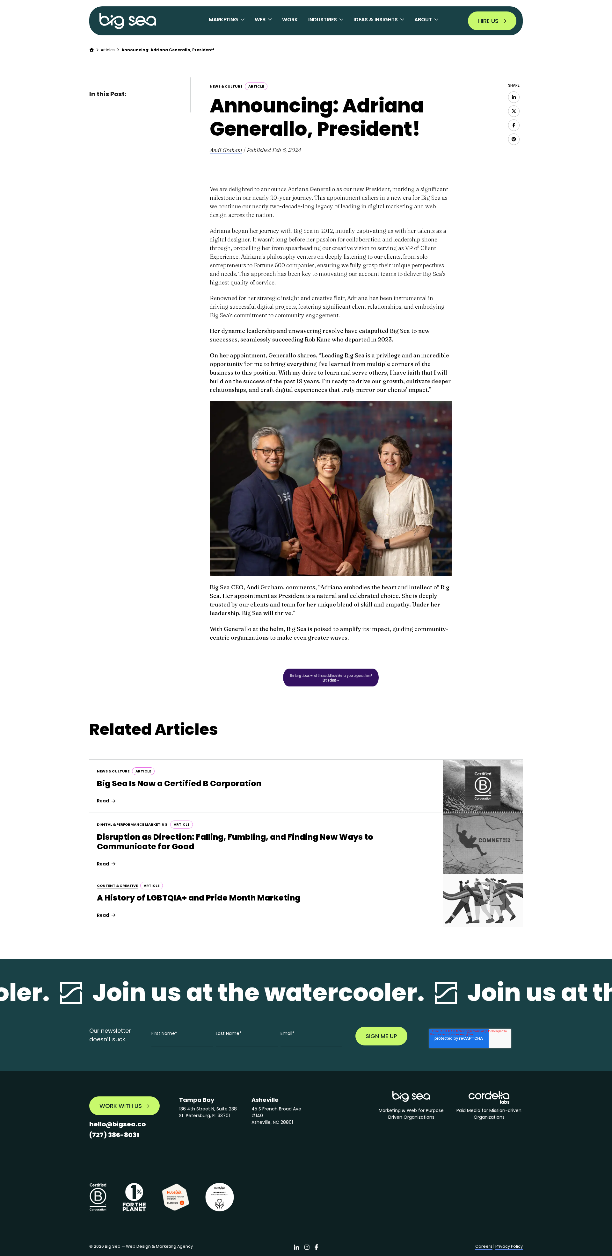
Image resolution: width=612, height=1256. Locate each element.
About (423, 20)
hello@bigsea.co (117, 1124)
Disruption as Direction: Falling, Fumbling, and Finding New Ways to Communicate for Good (235, 841)
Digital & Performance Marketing (132, 824)
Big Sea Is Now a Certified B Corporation (179, 783)
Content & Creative (117, 885)
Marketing (223, 20)
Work (290, 20)
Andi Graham (226, 150)
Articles (108, 50)
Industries (322, 20)
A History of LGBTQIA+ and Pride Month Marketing (198, 897)
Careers (483, 1246)
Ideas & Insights (375, 20)
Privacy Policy (509, 1246)
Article (256, 86)
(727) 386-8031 (114, 1134)
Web (260, 20)
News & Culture (226, 86)
